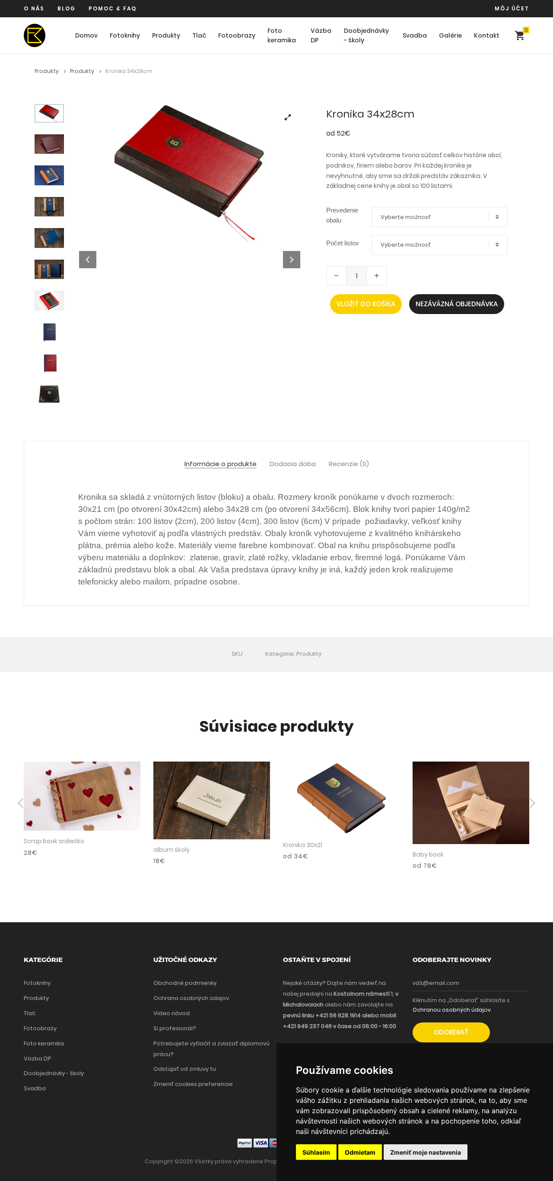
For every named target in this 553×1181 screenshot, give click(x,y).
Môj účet (512, 8)
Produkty (166, 35)
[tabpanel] (190, 173)
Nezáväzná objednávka (457, 303)
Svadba (415, 35)
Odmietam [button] (360, 1152)
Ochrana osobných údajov (191, 998)
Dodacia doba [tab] (293, 464)
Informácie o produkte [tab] (220, 464)
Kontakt (486, 35)
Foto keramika (281, 35)
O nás (34, 8)
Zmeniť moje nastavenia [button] (425, 1152)
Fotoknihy (125, 35)
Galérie (450, 35)
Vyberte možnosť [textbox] (406, 217)
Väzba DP (321, 35)
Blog (66, 8)
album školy (171, 849)
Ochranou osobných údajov (452, 1009)
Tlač (199, 35)
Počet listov (342, 243)
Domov (86, 35)
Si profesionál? (174, 1028)
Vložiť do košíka (366, 303)
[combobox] (439, 217)
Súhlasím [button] (316, 1152)
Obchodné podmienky (184, 983)
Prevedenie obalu (342, 215)
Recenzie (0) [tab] (349, 464)
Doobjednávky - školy (366, 35)
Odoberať (451, 1032)
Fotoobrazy (236, 35)
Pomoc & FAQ (113, 8)
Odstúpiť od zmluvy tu (184, 1069)
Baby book (428, 854)
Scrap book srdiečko (54, 841)
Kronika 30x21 (302, 845)
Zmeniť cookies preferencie (193, 1084)
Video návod (171, 1013)
